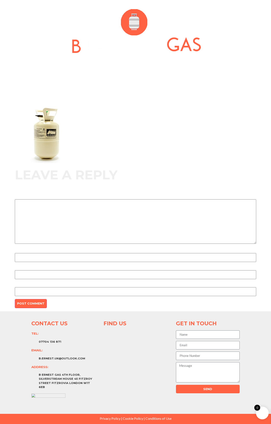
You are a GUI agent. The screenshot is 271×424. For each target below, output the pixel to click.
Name (19, 251)
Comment (23, 197)
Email (19, 268)
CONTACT (164, 69)
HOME (103, 69)
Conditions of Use (158, 418)
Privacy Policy (110, 418)
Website (21, 285)
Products (123, 69)
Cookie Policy (133, 418)
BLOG (143, 69)
